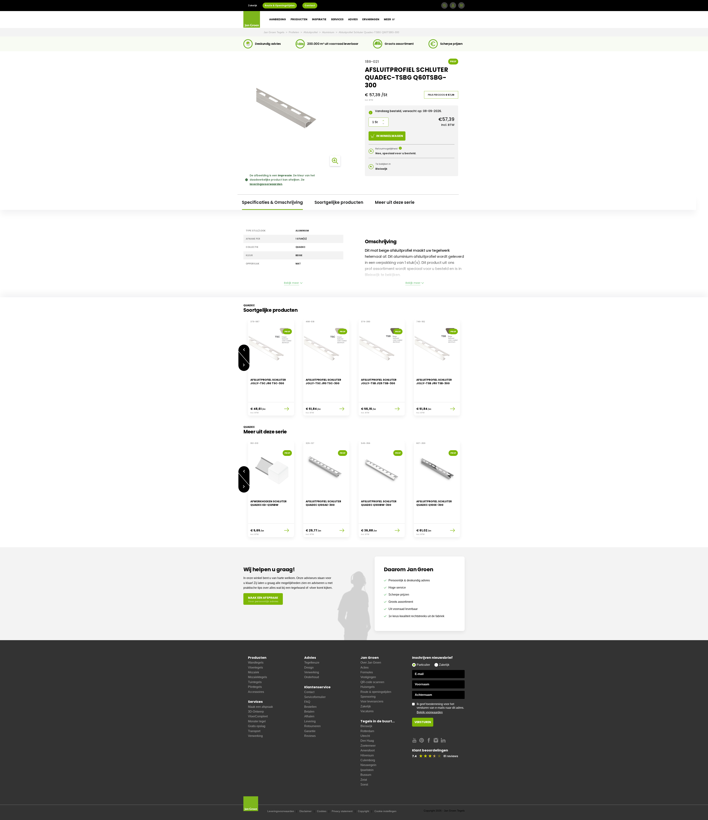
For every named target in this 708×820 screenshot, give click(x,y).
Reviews (310, 735)
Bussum (365, 774)
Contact (310, 5)
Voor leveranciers (371, 701)
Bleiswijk (366, 726)
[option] (271, 370)
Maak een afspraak (260, 706)
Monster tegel (257, 721)
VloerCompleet (258, 716)
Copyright (363, 811)
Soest (364, 784)
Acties (364, 667)
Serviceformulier (315, 697)
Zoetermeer (368, 745)
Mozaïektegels (257, 677)
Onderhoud (311, 677)
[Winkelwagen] (461, 5)
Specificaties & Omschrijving (272, 202)
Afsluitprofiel (310, 32)
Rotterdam (367, 731)
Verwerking (255, 735)
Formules (366, 672)
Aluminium (328, 32)
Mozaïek (253, 672)
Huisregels (367, 686)
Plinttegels (255, 686)
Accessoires (256, 691)
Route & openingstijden (375, 691)
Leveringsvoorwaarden (280, 811)
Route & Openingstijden (280, 5)
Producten (299, 19)
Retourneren (312, 726)
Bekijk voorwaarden (430, 712)
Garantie (309, 731)
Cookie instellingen (385, 811)
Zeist (363, 779)
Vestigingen (368, 677)
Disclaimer (305, 811)
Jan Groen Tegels (274, 32)
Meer (387, 19)
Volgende (243, 367)
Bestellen (310, 706)
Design (309, 667)
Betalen (309, 711)
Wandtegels (255, 662)
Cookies (321, 811)
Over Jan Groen (370, 662)
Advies (353, 19)
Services (337, 19)
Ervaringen (370, 19)
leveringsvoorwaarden (266, 184)
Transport (254, 731)
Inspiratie (319, 19)
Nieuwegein (368, 765)
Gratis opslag (256, 726)
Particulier (423, 664)
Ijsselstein (367, 770)
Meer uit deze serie (394, 202)
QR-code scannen (372, 682)
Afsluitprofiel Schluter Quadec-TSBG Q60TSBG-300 (369, 32)
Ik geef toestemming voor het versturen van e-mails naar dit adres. (440, 708)
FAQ (307, 701)
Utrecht (365, 735)
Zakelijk (252, 5)
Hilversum (367, 755)
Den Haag (367, 740)
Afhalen (309, 716)
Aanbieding (277, 19)
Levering (310, 721)
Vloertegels (255, 667)
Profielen (294, 32)
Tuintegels (255, 682)
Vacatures (367, 711)
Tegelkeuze (311, 662)
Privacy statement (342, 811)
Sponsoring (368, 696)
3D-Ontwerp (256, 711)
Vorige (243, 348)
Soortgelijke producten (339, 202)
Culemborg (367, 760)
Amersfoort (367, 750)
